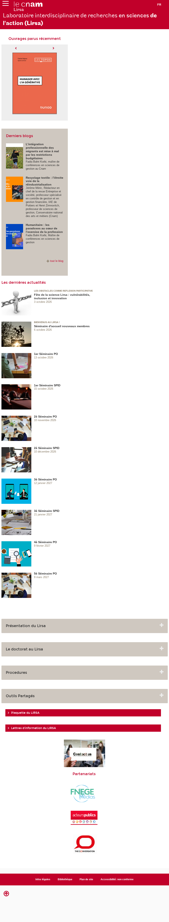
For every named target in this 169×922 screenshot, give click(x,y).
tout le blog (56, 260)
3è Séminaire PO (45, 479)
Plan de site (86, 879)
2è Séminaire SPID (46, 448)
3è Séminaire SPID (46, 510)
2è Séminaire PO (45, 416)
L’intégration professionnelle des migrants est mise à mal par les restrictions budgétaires (42, 151)
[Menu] (5, 4)
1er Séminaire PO (46, 354)
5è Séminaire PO (45, 573)
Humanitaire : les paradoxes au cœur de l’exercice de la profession (44, 228)
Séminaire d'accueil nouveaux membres (62, 326)
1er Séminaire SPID (47, 385)
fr (159, 4)
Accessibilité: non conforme (117, 879)
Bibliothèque (65, 879)
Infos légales (42, 879)
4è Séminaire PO (45, 542)
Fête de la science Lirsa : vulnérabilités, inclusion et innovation (62, 296)
